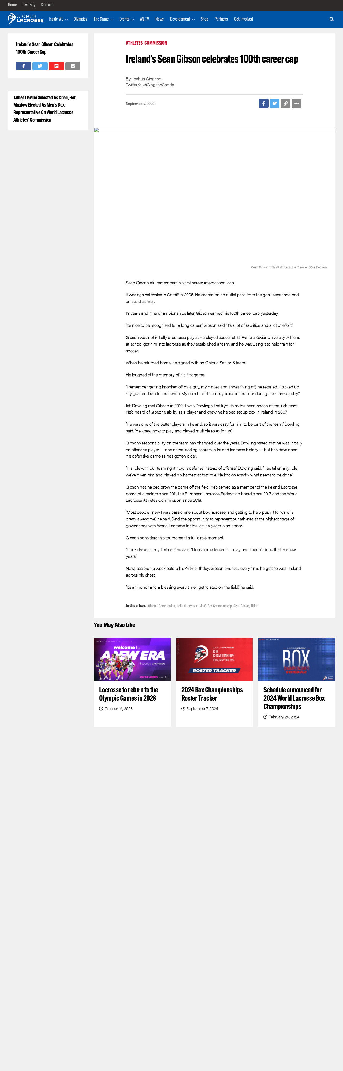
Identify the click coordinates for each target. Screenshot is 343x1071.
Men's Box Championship (215, 606)
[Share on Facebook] (23, 66)
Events (124, 19)
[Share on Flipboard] (56, 66)
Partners (221, 19)
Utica (254, 606)
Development (180, 19)
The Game (101, 19)
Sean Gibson (241, 606)
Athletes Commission (161, 606)
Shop (204, 19)
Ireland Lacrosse (187, 606)
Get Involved (243, 19)
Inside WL (56, 19)
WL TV (144, 19)
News (159, 19)
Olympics (80, 19)
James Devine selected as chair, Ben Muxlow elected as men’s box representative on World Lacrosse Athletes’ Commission (44, 109)
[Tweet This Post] (39, 66)
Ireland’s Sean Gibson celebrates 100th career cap (44, 48)
